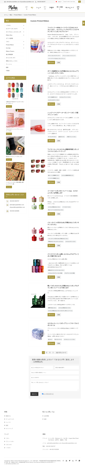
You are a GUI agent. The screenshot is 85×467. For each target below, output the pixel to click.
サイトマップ (9, 428)
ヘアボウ (8, 25)
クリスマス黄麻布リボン (53, 178)
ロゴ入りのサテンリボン (53, 100)
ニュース (38, 7)
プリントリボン (10, 441)
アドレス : (45, 438)
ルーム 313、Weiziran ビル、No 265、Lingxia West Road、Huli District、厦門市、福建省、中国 (64, 439)
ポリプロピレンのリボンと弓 (13, 32)
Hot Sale (8, 48)
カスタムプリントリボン (65, 97)
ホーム (27, 8)
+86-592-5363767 (41, 1)
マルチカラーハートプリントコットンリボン (14, 129)
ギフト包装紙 (9, 38)
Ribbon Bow (9, 35)
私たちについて (70, 7)
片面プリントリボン (71, 136)
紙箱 (7, 67)
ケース (45, 8)
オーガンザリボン (52, 136)
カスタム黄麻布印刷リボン (68, 175)
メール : (44, 443)
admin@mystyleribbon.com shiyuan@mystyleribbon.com (20, 1)
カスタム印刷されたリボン (54, 207)
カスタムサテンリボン (71, 241)
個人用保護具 (9, 54)
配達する (8, 416)
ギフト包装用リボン (52, 97)
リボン (7, 41)
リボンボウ (9, 444)
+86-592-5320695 (14, 211)
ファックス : (45, 449)
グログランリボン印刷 (70, 273)
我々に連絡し (60, 8)
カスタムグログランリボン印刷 (55, 273)
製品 (32, 7)
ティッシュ (9, 64)
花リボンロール (58, 339)
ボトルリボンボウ (10, 57)
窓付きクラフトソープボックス (14, 156)
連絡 (43, 434)
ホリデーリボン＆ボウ (12, 28)
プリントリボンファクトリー (69, 55)
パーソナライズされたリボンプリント (56, 58)
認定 (7, 425)
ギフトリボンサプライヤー (54, 55)
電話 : (43, 446)
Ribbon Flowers (10, 51)
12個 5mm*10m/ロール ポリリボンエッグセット (15, 102)
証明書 (78, 8)
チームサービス (10, 419)
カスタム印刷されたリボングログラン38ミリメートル (60, 310)
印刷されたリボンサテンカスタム (55, 241)
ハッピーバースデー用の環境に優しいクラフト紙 (14, 183)
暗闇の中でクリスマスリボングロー (56, 270)
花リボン (50, 339)
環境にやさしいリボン (12, 61)
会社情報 (46, 416)
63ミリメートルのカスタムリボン (55, 209)
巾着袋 (7, 70)
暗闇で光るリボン (52, 307)
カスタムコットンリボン (69, 339)
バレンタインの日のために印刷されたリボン (58, 238)
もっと (9, 106)
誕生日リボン (62, 136)
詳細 (58, 62)
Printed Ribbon (18, 14)
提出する (34, 394)
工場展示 (51, 7)
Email (51, 62)
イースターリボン (67, 207)
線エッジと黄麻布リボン (53, 175)
